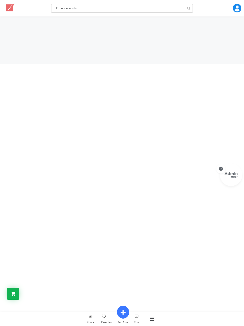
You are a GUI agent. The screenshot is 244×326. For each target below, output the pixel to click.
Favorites (106, 322)
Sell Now (123, 322)
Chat (136, 322)
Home (90, 322)
